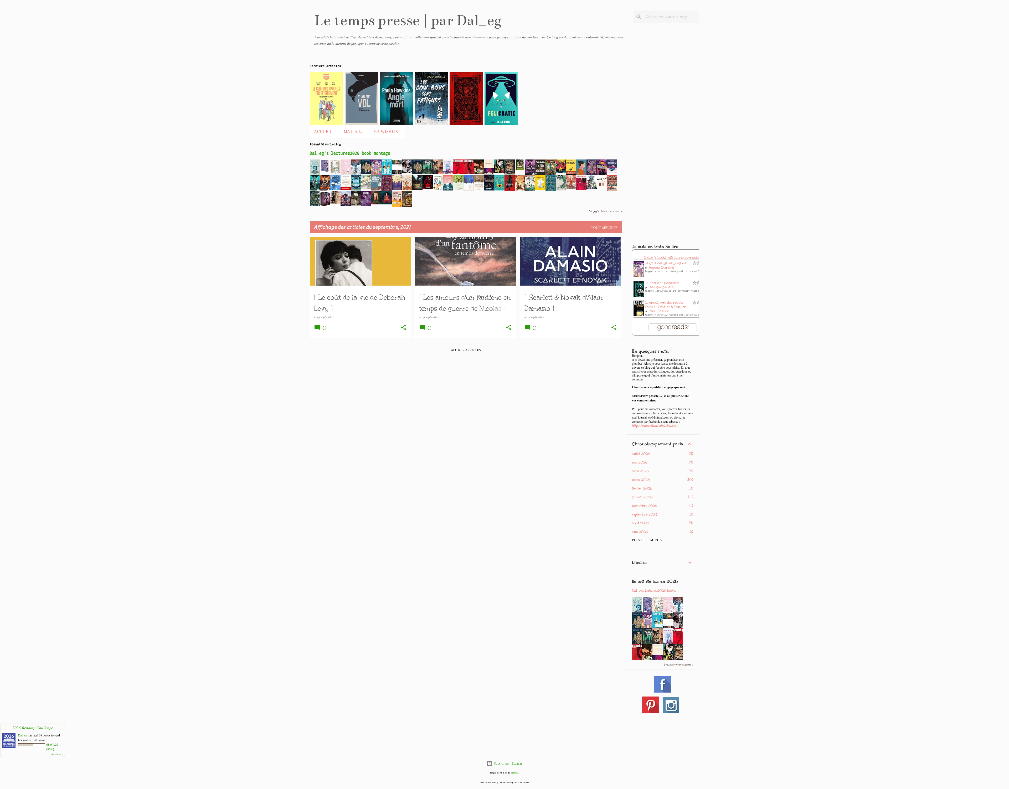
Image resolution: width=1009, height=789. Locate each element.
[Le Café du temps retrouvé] (397, 206)
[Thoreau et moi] (428, 172)
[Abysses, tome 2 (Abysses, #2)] (387, 190)
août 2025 (640, 523)
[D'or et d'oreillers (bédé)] (387, 203)
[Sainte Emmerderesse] (346, 189)
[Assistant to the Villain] (325, 171)
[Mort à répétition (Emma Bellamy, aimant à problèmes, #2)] (315, 189)
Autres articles (466, 350)
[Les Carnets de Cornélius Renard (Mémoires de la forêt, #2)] (520, 189)
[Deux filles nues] (335, 202)
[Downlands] (448, 174)
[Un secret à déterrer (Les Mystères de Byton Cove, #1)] (407, 189)
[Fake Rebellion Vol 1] (581, 188)
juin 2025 (640, 532)
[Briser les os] (561, 189)
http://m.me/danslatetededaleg (655, 426)
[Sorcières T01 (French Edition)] (469, 172)
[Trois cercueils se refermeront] (571, 173)
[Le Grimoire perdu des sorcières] (315, 205)
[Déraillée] (366, 205)
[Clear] (602, 173)
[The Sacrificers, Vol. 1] (550, 174)
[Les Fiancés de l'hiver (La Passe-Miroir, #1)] (335, 189)
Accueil (323, 131)
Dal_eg (22, 735)
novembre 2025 (644, 506)
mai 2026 (639, 462)
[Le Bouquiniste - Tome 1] (335, 172)
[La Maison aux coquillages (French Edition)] (356, 189)
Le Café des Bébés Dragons (665, 263)
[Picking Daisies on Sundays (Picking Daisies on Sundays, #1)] (346, 174)
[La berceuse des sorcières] (489, 189)
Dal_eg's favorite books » (605, 211)
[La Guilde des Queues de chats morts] (438, 172)
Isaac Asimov (659, 311)
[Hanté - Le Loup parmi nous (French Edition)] (428, 188)
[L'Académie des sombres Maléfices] (397, 188)
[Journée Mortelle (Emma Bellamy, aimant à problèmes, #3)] (530, 173)
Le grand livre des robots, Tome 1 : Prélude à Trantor (665, 305)
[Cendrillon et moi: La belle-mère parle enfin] (509, 173)
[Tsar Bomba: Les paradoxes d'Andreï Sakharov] (407, 172)
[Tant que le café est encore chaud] (479, 189)
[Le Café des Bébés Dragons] (376, 174)
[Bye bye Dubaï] (448, 189)
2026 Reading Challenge (32, 727)
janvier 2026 (642, 497)
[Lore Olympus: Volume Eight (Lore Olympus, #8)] (612, 171)
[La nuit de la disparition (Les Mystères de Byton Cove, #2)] (315, 173)
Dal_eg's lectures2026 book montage (350, 153)
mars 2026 (641, 480)
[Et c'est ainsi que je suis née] (561, 172)
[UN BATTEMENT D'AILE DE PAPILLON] (591, 187)
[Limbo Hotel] (520, 168)
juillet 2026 (641, 454)
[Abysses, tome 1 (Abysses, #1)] (550, 190)
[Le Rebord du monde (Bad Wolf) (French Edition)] (417, 188)
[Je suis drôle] (489, 173)
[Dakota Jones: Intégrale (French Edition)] (325, 206)
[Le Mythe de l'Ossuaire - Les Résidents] (509, 190)
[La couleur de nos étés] (530, 190)
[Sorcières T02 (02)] (458, 172)
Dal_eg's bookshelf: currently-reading (673, 257)
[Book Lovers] (387, 173)
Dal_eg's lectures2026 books (654, 591)
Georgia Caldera (661, 287)
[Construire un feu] (602, 187)
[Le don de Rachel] (499, 172)
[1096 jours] (366, 188)
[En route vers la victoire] (612, 191)
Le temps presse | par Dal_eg (408, 20)
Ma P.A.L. (353, 131)
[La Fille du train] (540, 174)
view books (57, 754)
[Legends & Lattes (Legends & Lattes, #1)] (407, 205)
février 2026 (642, 488)
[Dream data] (366, 172)
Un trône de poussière (662, 283)
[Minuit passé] (376, 203)
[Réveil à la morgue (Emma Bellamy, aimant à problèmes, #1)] (325, 189)
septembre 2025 (644, 514)
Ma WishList (386, 131)
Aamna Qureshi (661, 267)
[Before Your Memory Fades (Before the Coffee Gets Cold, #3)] (469, 190)
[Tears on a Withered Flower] (479, 173)
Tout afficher (604, 228)
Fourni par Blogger (508, 763)
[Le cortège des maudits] (376, 189)
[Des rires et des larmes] (438, 189)
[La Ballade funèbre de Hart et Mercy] (499, 189)
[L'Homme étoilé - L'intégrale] (540, 188)
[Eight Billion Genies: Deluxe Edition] (356, 174)
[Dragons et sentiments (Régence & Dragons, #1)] (346, 205)
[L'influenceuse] (397, 173)
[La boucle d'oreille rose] (581, 173)
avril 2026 (640, 471)
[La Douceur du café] (458, 189)
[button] (403, 328)
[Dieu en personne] (356, 204)
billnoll (515, 773)
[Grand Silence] (571, 188)
